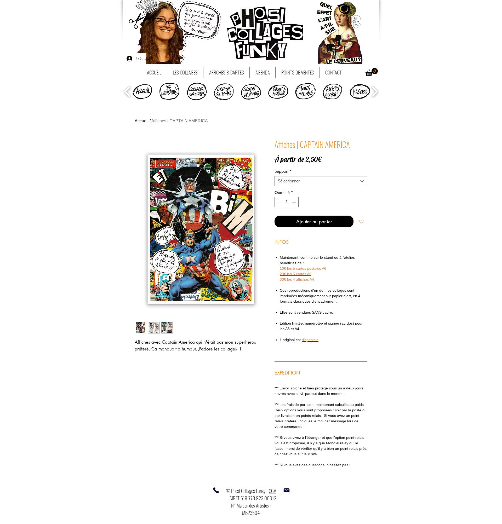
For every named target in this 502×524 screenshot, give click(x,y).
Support (283, 171)
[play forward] (374, 91)
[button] (371, 72)
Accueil (142, 121)
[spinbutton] (286, 202)
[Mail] (286, 490)
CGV (272, 490)
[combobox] (321, 181)
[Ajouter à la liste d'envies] (361, 221)
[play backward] (127, 91)
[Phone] (216, 490)
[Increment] (294, 202)
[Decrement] (278, 202)
